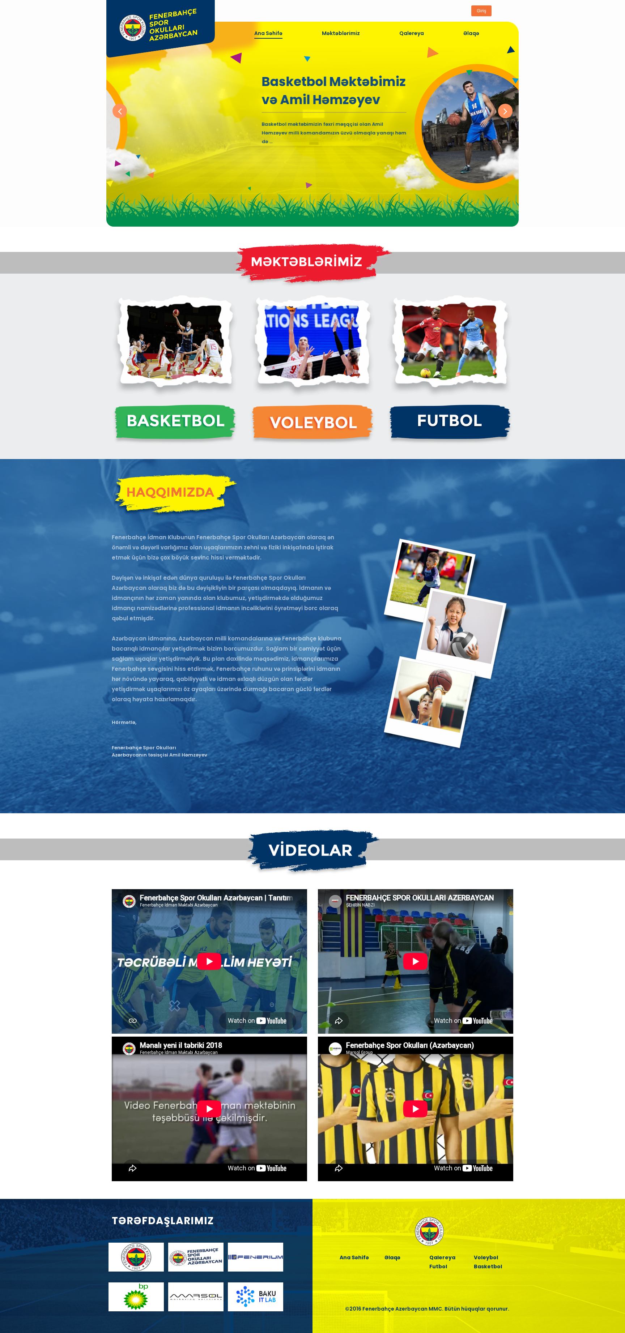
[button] (119, 111)
